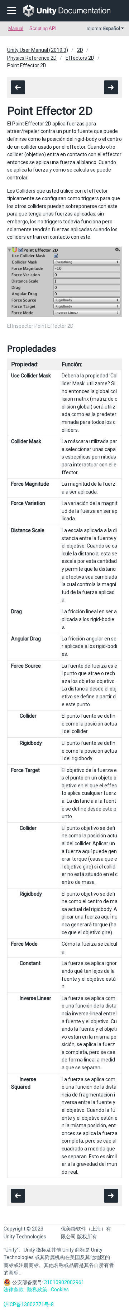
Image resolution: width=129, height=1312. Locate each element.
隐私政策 (37, 1289)
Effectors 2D (80, 58)
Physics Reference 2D (32, 58)
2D (80, 50)
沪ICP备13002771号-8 (29, 1304)
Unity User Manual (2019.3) (37, 50)
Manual (15, 28)
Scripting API (43, 28)
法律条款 (14, 1289)
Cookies (60, 1289)
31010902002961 (64, 1282)
